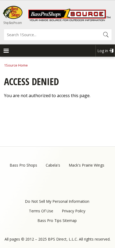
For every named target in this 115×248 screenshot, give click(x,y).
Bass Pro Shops (23, 165)
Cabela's (53, 165)
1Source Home (16, 65)
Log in (102, 50)
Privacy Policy (73, 210)
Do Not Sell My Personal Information (57, 201)
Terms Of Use (41, 210)
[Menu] (6, 51)
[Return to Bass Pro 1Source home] (69, 20)
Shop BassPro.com (12, 22)
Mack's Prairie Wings (86, 165)
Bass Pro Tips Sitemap (57, 220)
